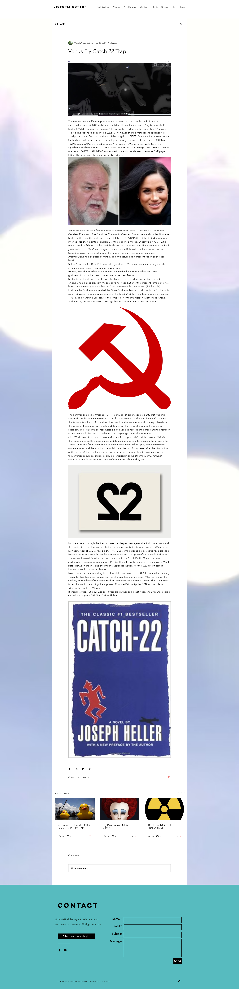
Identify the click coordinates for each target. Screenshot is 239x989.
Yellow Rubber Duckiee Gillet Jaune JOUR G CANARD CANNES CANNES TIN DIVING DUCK (74, 827)
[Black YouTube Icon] (65, 950)
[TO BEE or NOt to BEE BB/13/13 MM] (164, 809)
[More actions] (169, 43)
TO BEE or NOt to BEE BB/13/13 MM (160, 827)
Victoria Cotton (70, 7)
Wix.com (106, 981)
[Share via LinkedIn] (83, 768)
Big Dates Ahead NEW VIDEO (115, 827)
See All (181, 792)
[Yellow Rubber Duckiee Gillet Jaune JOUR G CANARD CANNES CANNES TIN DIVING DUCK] (75, 809)
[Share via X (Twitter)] (76, 768)
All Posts (59, 24)
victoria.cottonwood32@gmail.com (78, 924)
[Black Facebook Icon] (59, 950)
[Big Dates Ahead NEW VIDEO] (120, 809)
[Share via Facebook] (69, 768)
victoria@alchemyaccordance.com (76, 919)
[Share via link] (90, 768)
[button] (182, 6)
